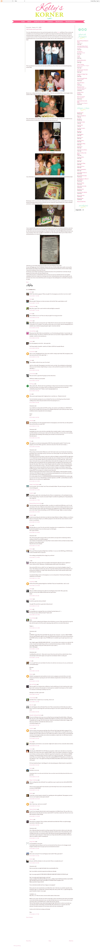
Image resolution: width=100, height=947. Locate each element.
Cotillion (78, 57)
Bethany (31, 674)
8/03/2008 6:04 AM (34, 595)
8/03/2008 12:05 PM (35, 614)
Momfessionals (80, 112)
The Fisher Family (81, 122)
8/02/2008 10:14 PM (35, 489)
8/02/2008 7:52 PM (34, 310)
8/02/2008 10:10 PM (35, 481)
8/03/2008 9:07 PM (34, 725)
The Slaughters (80, 134)
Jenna (31, 360)
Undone (78, 83)
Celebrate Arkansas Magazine (82, 103)
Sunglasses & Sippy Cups (82, 74)
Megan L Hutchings (33, 780)
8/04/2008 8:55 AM (34, 776)
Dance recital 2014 (80, 97)
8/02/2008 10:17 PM (35, 500)
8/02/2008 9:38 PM (34, 390)
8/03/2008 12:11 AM (35, 578)
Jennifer (31, 599)
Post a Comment (29, 917)
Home (50, 940)
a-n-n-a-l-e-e (79, 160)
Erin (30, 441)
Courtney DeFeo (80, 157)
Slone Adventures (80, 82)
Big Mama (79, 131)
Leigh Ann (32, 493)
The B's (31, 320)
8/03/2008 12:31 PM (35, 628)
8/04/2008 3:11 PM (34, 838)
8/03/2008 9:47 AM (34, 605)
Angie (31, 525)
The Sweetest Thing (81, 163)
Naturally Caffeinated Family (35, 715)
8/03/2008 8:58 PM (34, 711)
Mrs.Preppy (32, 383)
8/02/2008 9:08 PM (34, 348)
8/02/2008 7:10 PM (34, 295)
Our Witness (79, 51)
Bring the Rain (80, 198)
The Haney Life (80, 189)
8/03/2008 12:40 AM (35, 585)
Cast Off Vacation (80, 79)
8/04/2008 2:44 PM (34, 825)
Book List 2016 (80, 71)
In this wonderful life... (81, 169)
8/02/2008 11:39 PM (35, 557)
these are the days (80, 195)
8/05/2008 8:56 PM (34, 862)
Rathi (31, 299)
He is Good (79, 61)
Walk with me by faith (81, 186)
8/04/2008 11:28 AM (35, 816)
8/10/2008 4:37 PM (34, 914)
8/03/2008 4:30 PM (34, 694)
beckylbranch (32, 581)
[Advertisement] (17, 49)
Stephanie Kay (32, 306)
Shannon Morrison (33, 809)
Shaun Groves (80, 137)
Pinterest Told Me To (81, 115)
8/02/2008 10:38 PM (35, 532)
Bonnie (31, 548)
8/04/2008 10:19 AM (35, 806)
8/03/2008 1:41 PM (34, 657)
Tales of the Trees (80, 166)
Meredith (31, 420)
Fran (30, 660)
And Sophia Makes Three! (82, 46)
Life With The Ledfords (82, 192)
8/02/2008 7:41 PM (34, 303)
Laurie (31, 313)
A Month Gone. (80, 43)
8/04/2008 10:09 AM (35, 798)
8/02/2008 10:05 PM (35, 437)
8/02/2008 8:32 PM (34, 317)
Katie (31, 292)
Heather (31, 793)
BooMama (79, 118)
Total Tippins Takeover (82, 172)
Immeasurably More (81, 201)
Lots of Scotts (80, 125)
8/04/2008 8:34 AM (34, 765)
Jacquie (31, 341)
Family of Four (80, 92)
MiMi (31, 588)
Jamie (58, 32)
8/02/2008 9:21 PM (34, 357)
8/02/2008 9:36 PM (34, 380)
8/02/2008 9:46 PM (34, 402)
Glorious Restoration (81, 60)
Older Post (71, 940)
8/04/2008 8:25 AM (34, 745)
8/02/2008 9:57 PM (34, 426)
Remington (79, 93)
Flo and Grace (32, 351)
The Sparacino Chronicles (82, 69)
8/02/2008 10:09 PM (35, 446)
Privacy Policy (17, 945)
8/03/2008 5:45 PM (34, 701)
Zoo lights (79, 75)
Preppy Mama (32, 841)
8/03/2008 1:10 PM (34, 648)
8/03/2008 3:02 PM (34, 670)
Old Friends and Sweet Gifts (33, 29)
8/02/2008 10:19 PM (35, 511)
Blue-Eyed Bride (80, 183)
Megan (31, 741)
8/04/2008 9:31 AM (34, 790)
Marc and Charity (33, 684)
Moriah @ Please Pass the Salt (35, 503)
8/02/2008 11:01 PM (35, 545)
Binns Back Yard (80, 86)
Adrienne (31, 819)
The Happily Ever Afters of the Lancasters (82, 179)
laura (31, 394)
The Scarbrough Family (82, 78)
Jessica (31, 609)
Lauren (31, 748)
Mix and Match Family (82, 175)
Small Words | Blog (81, 143)
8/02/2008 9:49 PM (34, 417)
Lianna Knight (32, 618)
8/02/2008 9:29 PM (34, 370)
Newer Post (28, 940)
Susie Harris (79, 146)
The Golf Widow (33, 331)
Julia (30, 802)
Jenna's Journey (80, 64)
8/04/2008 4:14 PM (34, 848)
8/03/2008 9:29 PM (34, 738)
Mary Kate (32, 704)
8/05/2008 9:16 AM (34, 855)
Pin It (27, 282)
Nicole (31, 768)
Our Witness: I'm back (81, 52)
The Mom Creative (81, 128)
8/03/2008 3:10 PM (34, 681)
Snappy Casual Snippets (34, 484)
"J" (30, 851)
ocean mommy (32, 373)
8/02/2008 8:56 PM (34, 327)
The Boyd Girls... (80, 140)
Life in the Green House (82, 149)
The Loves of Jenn (81, 96)
